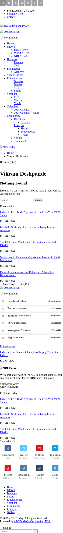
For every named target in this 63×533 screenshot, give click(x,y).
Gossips (18, 81)
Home (10, 43)
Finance (18, 62)
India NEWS (21, 49)
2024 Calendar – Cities (26, 112)
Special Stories (15, 74)
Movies (18, 84)
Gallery (11, 512)
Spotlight (12, 93)
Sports (17, 90)
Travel (24, 134)
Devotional (20, 119)
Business (12, 59)
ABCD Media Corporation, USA (32, 521)
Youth (17, 103)
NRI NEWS (21, 56)
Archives (19, 71)
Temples (25, 122)
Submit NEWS (15, 13)
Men (16, 96)
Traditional (20, 141)
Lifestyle (19, 125)
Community (13, 115)
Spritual (18, 137)
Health (24, 128)
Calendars (12, 106)
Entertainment (14, 78)
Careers (11, 16)
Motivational (28, 131)
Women (18, 100)
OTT (17, 87)
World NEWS (22, 52)
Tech (16, 65)
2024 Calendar (22, 109)
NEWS (11, 46)
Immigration (13, 68)
